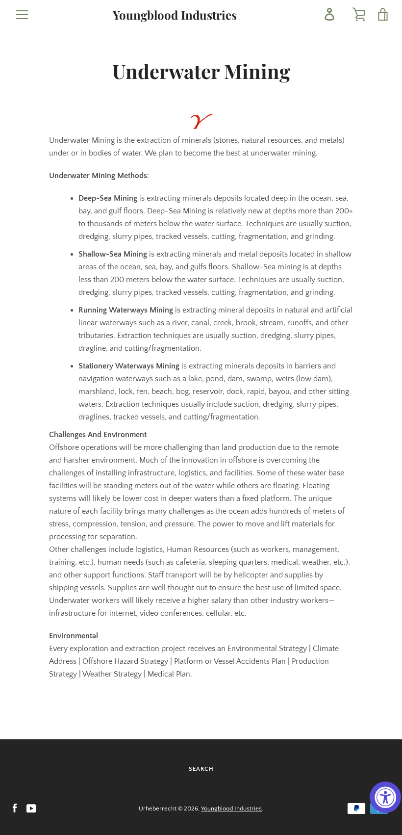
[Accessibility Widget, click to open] (385, 797)
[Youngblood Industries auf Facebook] (15, 808)
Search (201, 769)
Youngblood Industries (175, 15)
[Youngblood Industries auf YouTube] (31, 808)
